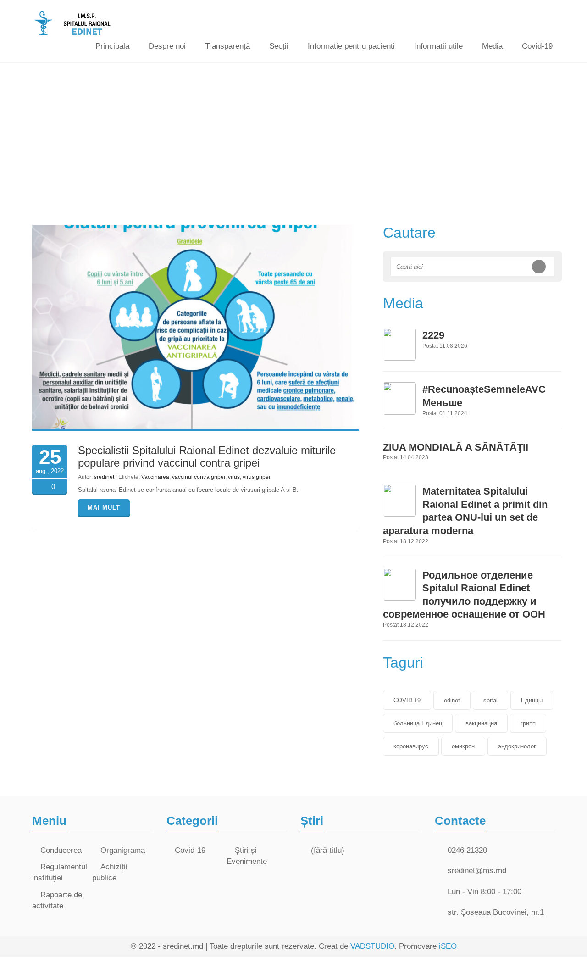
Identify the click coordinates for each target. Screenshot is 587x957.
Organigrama (122, 850)
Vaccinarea (155, 477)
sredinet (104, 477)
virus (234, 477)
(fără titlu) (327, 850)
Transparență (227, 46)
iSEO (448, 946)
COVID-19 (407, 700)
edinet (452, 700)
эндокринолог (517, 746)
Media (492, 46)
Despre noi (167, 46)
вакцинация (481, 723)
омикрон (463, 746)
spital (490, 700)
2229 (433, 335)
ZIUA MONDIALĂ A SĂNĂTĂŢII (455, 447)
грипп (528, 723)
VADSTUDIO (372, 946)
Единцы (532, 700)
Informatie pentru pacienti (351, 46)
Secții (278, 46)
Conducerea (61, 850)
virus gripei (256, 477)
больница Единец (417, 723)
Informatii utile (438, 46)
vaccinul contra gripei (198, 477)
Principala (112, 46)
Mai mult (104, 507)
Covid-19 (537, 46)
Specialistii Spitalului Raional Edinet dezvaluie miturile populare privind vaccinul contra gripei (207, 456)
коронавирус (410, 746)
